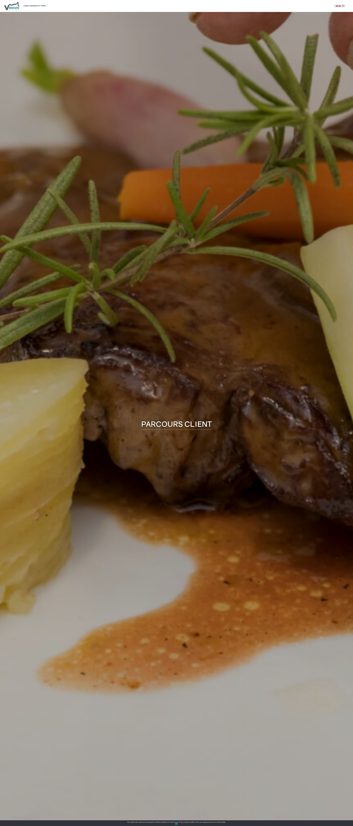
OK (176, 824)
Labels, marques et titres (34, 6)
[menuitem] (337, 6)
